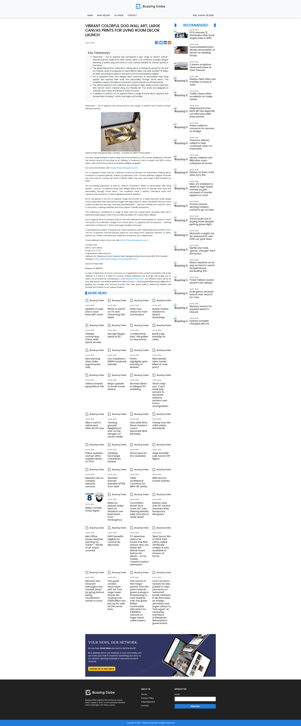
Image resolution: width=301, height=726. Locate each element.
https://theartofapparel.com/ (124, 168)
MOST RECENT (103, 15)
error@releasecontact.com (131, 278)
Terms (144, 694)
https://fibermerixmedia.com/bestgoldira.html (115, 259)
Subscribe (195, 706)
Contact (145, 705)
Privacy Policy (147, 698)
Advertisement (148, 702)
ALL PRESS (118, 15)
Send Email (96, 250)
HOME (90, 15)
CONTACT (132, 15)
